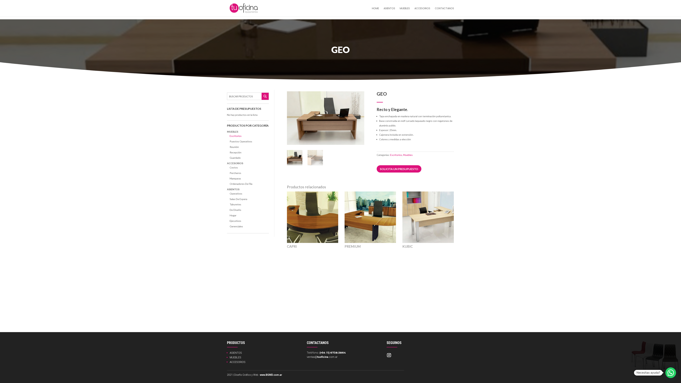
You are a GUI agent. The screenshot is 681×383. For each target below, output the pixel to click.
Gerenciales (236, 226)
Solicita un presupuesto (399, 169)
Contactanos (444, 8)
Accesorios (422, 8)
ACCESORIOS (237, 362)
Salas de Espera (238, 199)
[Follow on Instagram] (389, 355)
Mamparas (235, 178)
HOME (375, 8)
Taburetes (235, 204)
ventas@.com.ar (322, 357)
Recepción (235, 152)
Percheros (235, 172)
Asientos (389, 8)
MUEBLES (235, 357)
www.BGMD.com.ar (271, 374)
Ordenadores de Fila (241, 183)
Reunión (234, 146)
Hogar (233, 215)
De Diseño (235, 209)
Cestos (234, 167)
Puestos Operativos (241, 141)
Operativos (236, 193)
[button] (670, 372)
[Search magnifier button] (265, 96)
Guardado (235, 157)
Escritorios (236, 135)
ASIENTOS (236, 352)
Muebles (405, 8)
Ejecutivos (235, 220)
